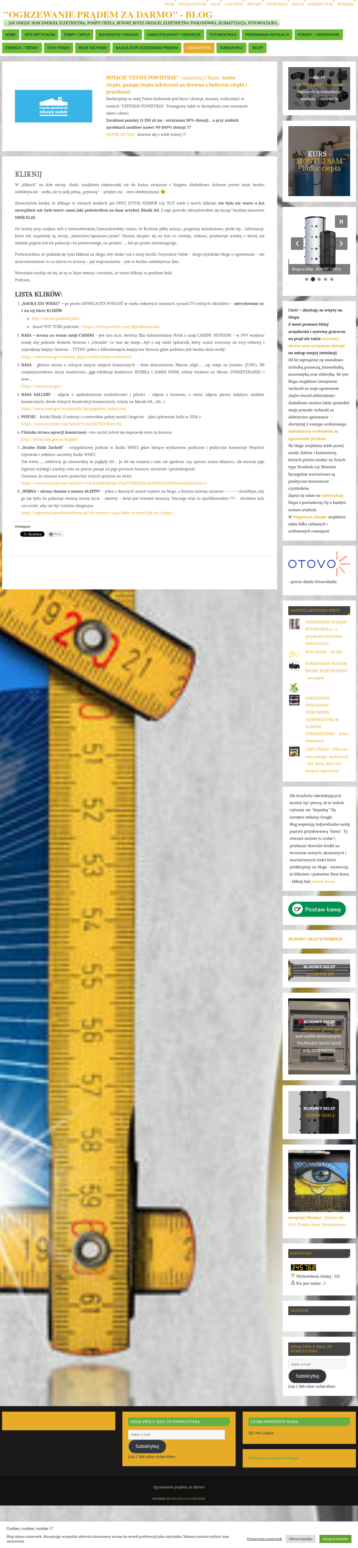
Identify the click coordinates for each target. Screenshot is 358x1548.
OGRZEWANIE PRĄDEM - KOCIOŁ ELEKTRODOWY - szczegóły (327, 670)
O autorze (234, 4)
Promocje (345, 4)
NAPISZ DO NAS (120, 134)
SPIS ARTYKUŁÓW (193, 4)
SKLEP (216, 4)
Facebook (299, 1310)
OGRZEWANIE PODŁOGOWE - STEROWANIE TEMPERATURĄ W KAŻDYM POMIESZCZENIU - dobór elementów (327, 719)
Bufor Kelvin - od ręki (323, 651)
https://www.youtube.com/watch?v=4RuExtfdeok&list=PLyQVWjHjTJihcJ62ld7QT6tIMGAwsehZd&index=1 (113, 483)
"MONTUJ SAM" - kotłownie (319, 84)
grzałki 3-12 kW (320, 974)
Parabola (178, 1499)
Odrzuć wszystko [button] (300, 1539)
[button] (297, 243)
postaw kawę (322, 881)
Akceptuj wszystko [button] (335, 1539)
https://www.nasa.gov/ (41, 386)
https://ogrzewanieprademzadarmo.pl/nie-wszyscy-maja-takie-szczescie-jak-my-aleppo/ (97, 512)
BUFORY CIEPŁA (320, 1115)
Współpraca (277, 4)
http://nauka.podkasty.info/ (56, 318)
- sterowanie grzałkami (319, 1029)
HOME (170, 4)
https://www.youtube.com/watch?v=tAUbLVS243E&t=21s (71, 424)
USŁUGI (298, 4)
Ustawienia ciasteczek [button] (264, 1539)
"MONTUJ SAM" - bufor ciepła (319, 165)
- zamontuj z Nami (176, 85)
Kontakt (254, 4)
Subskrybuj (307, 1376)
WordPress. (197, 1499)
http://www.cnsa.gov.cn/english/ (50, 439)
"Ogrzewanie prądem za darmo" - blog (108, 14)
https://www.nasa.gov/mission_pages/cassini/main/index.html (76, 356)
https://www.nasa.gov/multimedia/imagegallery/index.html (73, 408)
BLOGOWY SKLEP (303, 939)
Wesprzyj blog (320, 4)
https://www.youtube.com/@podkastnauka (121, 326)
